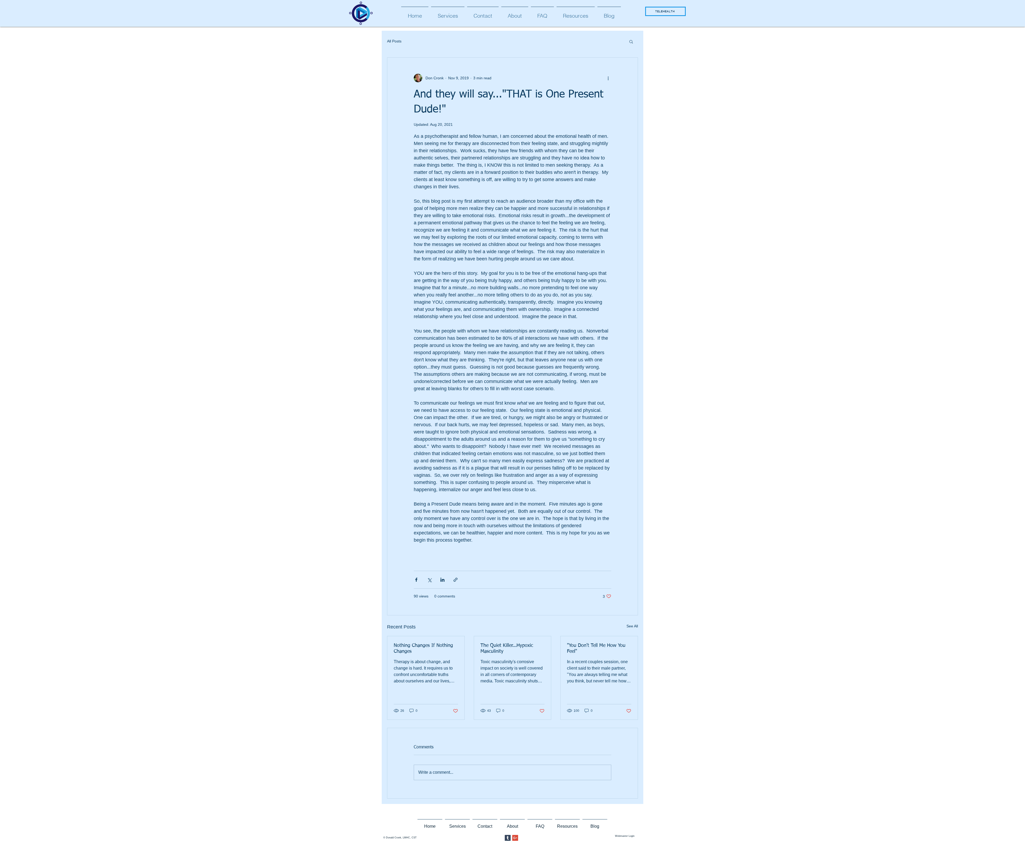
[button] (631, 41)
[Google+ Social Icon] (515, 838)
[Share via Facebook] (416, 579)
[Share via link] (455, 579)
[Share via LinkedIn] (442, 579)
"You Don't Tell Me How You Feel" (596, 648)
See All (632, 626)
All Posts (394, 41)
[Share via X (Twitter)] (429, 579)
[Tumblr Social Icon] (508, 838)
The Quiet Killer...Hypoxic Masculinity (506, 648)
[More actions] (608, 78)
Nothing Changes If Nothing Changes (423, 648)
